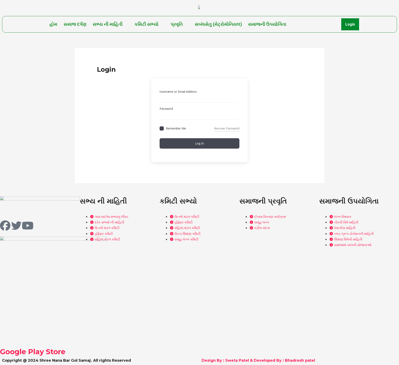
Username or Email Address (178, 92)
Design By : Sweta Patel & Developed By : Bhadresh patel (258, 360)
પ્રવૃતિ (177, 24)
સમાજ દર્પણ (75, 24)
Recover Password (226, 128)
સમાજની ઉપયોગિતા (267, 24)
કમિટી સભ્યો (146, 24)
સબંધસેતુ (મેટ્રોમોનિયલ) (218, 24)
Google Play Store (32, 351)
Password (166, 109)
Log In (199, 143)
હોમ (53, 24)
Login (350, 24)
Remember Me (176, 128)
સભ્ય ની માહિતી (108, 24)
